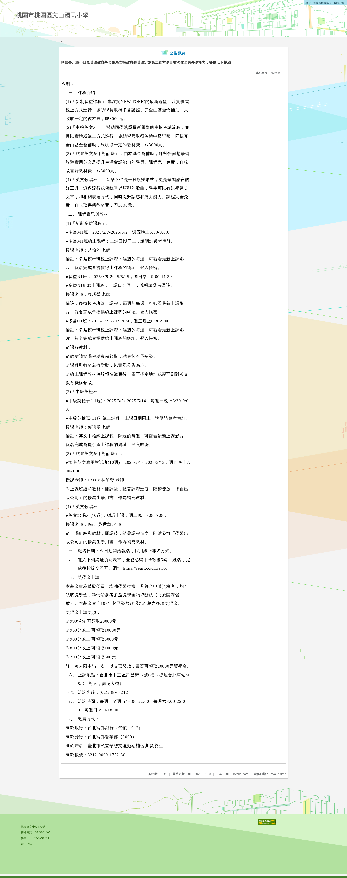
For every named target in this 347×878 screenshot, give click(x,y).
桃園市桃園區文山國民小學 (329, 3)
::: (307, 3)
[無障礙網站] (267, 824)
